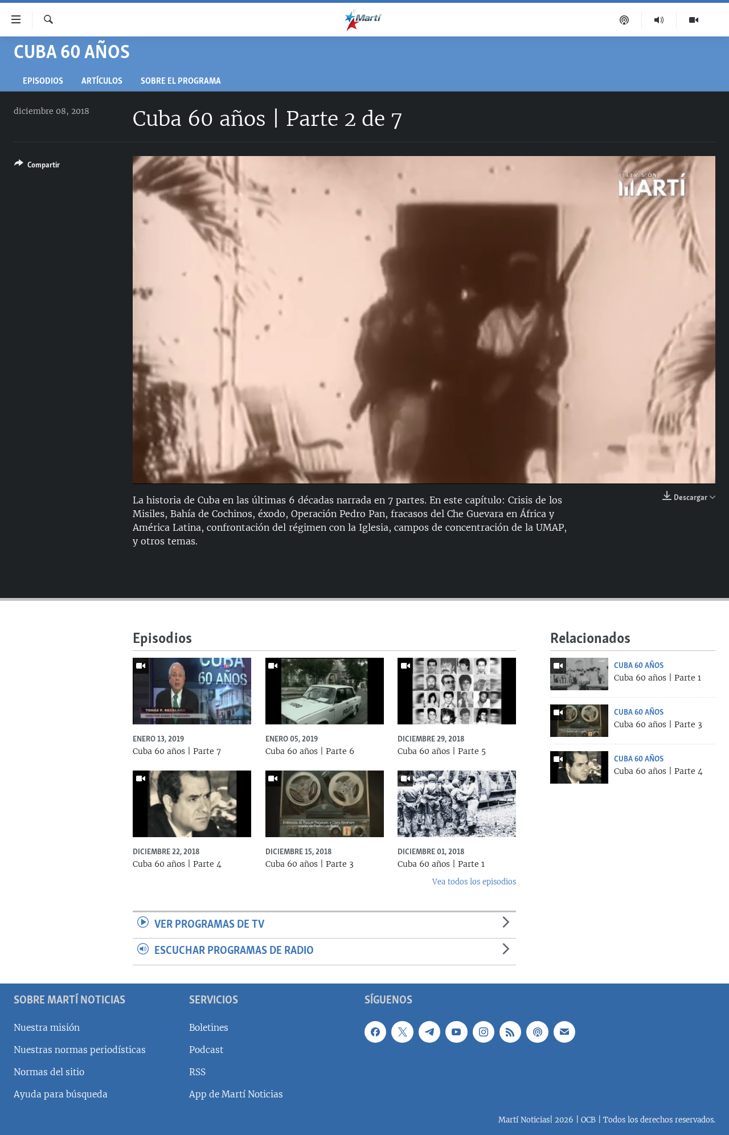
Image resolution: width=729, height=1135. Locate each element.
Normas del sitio (49, 1072)
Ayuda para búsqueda (61, 1094)
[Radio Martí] (659, 19)
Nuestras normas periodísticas (80, 1049)
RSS (197, 1072)
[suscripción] (564, 1032)
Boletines (208, 1027)
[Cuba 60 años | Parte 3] (579, 720)
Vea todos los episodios (474, 882)
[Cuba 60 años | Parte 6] (324, 691)
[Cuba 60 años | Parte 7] (192, 691)
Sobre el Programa (181, 81)
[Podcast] (624, 19)
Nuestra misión (47, 1027)
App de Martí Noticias (236, 1094)
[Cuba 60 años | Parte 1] (579, 674)
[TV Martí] (694, 19)
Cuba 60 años (639, 666)
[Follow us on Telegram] (429, 1032)
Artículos (101, 81)
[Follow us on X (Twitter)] (402, 1032)
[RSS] (510, 1032)
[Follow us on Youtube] (456, 1032)
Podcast (206, 1049)
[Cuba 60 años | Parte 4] (579, 767)
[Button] (37, 167)
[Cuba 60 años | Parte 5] (457, 691)
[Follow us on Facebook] (375, 1032)
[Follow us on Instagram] (483, 1032)
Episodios (43, 81)
